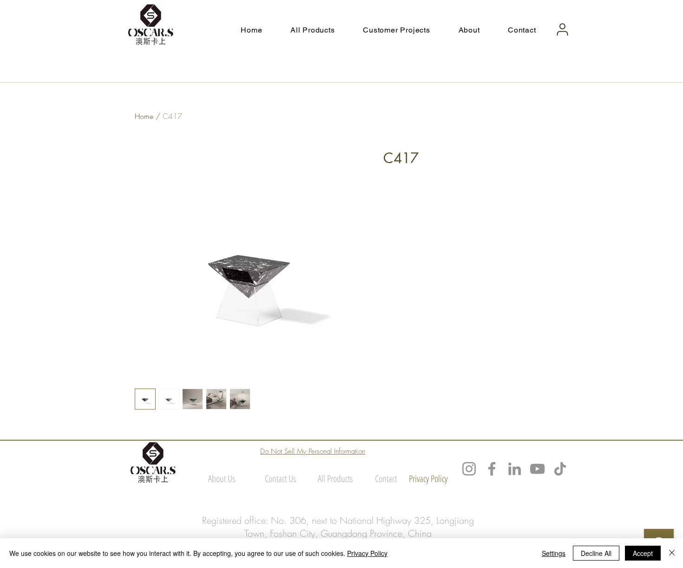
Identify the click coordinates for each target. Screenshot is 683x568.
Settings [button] (553, 553)
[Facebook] (492, 469)
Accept (643, 553)
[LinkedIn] (515, 469)
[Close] (671, 553)
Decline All (596, 553)
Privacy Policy (367, 553)
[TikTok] (560, 469)
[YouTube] (537, 469)
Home (144, 116)
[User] (562, 29)
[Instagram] (469, 469)
